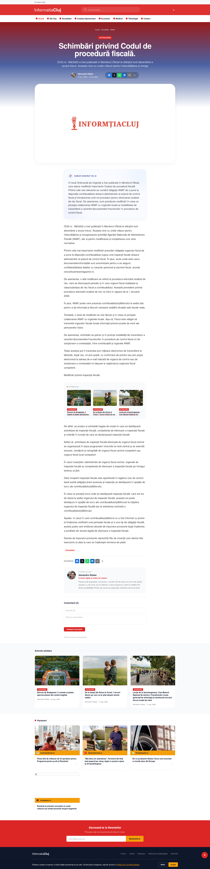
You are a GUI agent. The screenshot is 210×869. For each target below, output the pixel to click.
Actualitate (67, 18)
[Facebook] (109, 75)
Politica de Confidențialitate (128, 864)
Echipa (132, 854)
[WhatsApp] (119, 75)
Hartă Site (174, 854)
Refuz (163, 864)
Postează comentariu (74, 629)
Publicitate (141, 854)
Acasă (41, 18)
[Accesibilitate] (204, 855)
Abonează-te (134, 838)
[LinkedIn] (124, 75)
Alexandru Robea (85, 74)
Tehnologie (133, 18)
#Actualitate (70, 550)
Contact (147, 18)
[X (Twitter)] (114, 75)
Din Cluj (53, 18)
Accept (173, 864)
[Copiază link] (134, 75)
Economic (105, 18)
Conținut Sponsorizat (86, 18)
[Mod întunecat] (174, 10)
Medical (119, 18)
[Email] (129, 75)
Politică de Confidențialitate (158, 854)
